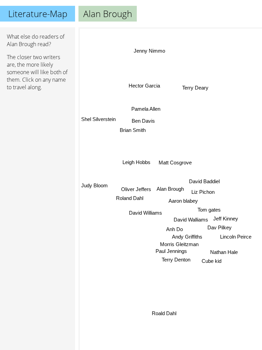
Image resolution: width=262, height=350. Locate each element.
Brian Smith (133, 129)
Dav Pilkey (219, 227)
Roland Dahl (129, 198)
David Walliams (190, 220)
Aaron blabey (183, 201)
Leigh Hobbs (136, 162)
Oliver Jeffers (136, 189)
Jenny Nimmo (148, 51)
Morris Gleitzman (179, 244)
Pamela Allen (145, 109)
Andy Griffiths (188, 237)
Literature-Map (37, 14)
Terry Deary (195, 88)
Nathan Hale (224, 251)
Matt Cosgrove (175, 163)
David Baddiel (204, 182)
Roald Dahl (162, 313)
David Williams (145, 212)
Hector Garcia (144, 86)
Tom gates (209, 210)
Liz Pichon (203, 192)
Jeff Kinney (225, 218)
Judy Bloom (94, 184)
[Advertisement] (37, 132)
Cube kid (212, 260)
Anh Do (174, 229)
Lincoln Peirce (236, 236)
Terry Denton (176, 261)
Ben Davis (143, 120)
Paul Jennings (171, 252)
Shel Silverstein (98, 118)
